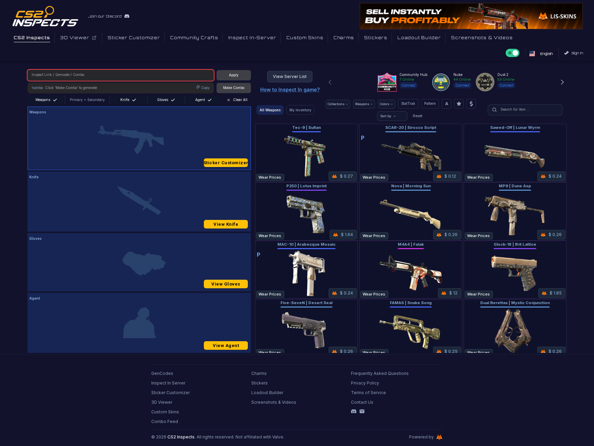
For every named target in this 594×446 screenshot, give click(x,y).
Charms (259, 373)
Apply (234, 75)
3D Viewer (161, 402)
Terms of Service (368, 392)
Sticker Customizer (226, 162)
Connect (408, 85)
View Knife (225, 224)
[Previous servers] (330, 82)
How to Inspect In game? (290, 89)
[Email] (362, 411)
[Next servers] (562, 82)
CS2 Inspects (181, 436)
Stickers (259, 383)
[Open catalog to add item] (139, 140)
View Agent (226, 345)
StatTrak (408, 103)
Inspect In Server (168, 383)
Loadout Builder (267, 392)
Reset (417, 116)
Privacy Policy (365, 383)
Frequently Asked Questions (380, 373)
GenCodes (162, 373)
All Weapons (270, 110)
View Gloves (225, 284)
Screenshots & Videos (273, 402)
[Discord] (353, 411)
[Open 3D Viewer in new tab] (94, 37)
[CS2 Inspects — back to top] (45, 16)
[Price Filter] (471, 104)
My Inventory (300, 110)
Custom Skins (165, 411)
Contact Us (362, 402)
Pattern (430, 103)
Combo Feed (164, 421)
